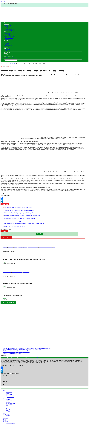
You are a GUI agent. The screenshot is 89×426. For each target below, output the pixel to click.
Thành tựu (13, 357)
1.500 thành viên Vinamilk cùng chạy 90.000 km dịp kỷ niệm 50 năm (18, 207)
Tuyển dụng (19, 357)
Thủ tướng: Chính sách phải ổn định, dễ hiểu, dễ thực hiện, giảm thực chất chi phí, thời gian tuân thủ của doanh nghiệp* (27, 348)
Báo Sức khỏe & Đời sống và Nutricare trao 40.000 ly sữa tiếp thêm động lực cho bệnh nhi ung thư (24, 223)
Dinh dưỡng (7, 52)
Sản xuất (7, 42)
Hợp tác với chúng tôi (9, 30)
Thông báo (7, 39)
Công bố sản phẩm (8, 56)
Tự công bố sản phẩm (9, 57)
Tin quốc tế (7, 35)
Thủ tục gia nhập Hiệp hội (10, 29)
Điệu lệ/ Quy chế (8, 28)
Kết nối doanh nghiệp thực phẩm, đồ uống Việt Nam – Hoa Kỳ (15, 350)
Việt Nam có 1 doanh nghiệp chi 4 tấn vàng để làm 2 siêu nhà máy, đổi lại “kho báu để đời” (22, 215)
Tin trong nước (8, 34)
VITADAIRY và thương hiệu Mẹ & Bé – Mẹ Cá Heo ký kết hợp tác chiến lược (19, 218)
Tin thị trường (7, 48)
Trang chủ (3, 63)
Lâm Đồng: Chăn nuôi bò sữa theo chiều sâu (12, 353)
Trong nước (7, 49)
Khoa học (7, 44)
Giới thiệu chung (8, 25)
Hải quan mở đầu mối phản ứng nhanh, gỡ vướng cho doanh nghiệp (16, 352)
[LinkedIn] (43, 202)
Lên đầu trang (38, 357)
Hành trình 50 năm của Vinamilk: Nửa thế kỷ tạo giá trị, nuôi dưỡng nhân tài (19, 210)
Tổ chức (6, 26)
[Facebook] (43, 198)
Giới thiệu (6, 24)
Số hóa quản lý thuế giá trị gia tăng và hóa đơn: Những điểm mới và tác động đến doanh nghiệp (22, 349)
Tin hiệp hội (7, 33)
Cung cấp (7, 43)
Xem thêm (39, 234)
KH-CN (5, 53)
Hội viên (6, 40)
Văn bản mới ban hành (9, 36)
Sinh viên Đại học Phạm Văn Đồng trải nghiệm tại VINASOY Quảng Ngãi (18, 213)
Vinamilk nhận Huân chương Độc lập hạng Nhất (13, 221)
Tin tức (6, 31)
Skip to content (4, 1)
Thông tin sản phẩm (9, 38)
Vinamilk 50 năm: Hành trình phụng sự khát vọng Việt (14, 226)
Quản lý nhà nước (8, 45)
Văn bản (6, 47)
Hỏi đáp (6, 54)
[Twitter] (43, 200)
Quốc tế (6, 51)
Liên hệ (31, 357)
